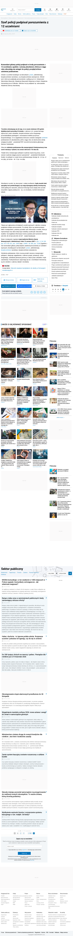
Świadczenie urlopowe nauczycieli (60, 258)
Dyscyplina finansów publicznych (60, 269)
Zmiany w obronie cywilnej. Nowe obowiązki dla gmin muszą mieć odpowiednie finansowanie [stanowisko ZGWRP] (59, 198)
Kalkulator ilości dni (57, 233)
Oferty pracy (63, 925)
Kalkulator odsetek (40, 920)
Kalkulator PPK (55, 231)
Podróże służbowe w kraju (54, 914)
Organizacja (12, 572)
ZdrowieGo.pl (63, 914)
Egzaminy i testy (16, 920)
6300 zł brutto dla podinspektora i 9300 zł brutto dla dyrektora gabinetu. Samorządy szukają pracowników (60, 202)
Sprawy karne (28, 897)
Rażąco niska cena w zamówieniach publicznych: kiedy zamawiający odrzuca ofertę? (60, 161)
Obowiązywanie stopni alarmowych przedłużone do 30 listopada (60, 169)
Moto (46, 14)
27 (60, 289)
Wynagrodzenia (16, 897)
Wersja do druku (10, 280)
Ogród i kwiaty (63, 902)
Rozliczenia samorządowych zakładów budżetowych (59, 274)
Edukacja (60, 14)
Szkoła (14, 916)
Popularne (54, 157)
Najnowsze (60, 157)
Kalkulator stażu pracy (41, 921)
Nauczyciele (15, 918)
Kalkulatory (57, 214)
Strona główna (4, 18)
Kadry (15, 14)
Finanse (19, 572)
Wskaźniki (57, 252)
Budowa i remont (64, 901)
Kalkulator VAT (39, 918)
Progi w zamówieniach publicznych (60, 265)
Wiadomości (20, 18)
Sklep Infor (27, 904)
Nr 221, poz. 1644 (13, 243)
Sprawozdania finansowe (54, 906)
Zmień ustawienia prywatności (26, 932)
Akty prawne (28, 912)
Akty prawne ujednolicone (30, 923)
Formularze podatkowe (65, 921)
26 (58, 289)
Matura (14, 923)
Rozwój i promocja (34, 572)
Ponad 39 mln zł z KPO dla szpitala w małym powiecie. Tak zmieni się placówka (60, 206)
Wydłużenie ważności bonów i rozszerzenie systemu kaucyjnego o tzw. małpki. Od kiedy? (60, 194)
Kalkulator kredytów (57, 226)
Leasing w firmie (40, 902)
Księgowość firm (5, 893)
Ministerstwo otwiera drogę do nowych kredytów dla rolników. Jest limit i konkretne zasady (60, 177)
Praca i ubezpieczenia (41, 899)
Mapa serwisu (64, 932)
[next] (34, 833)
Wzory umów (63, 920)
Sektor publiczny (27, 14)
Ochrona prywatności (10, 932)
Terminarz (57, 286)
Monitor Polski (28, 916)
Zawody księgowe (5, 902)
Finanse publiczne (56, 242)
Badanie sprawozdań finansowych (60, 267)
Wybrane (67, 157)
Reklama (57, 932)
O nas (2, 932)
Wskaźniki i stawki (53, 912)
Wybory (53, 249)
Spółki (37, 897)
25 (55, 289)
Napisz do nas (25, 280)
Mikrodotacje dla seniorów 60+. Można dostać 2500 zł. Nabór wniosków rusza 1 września (59, 181)
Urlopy (14, 901)
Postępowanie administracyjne (59, 240)
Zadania (25, 572)
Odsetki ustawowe (52, 921)
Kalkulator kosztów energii (58, 224)
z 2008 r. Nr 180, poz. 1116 (31, 243)
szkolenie (44, 137)
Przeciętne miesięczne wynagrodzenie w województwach (60, 261)
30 (68, 289)
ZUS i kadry (3, 901)
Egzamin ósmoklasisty (18, 925)
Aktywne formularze (60, 238)
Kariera (43, 932)
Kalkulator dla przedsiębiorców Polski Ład (59, 221)
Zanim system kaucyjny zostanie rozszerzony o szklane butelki (59, 186)
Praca (26, 902)
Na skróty (62, 912)
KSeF (65, 14)
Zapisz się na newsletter (40, 280)
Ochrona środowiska (57, 247)
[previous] (15, 833)
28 (63, 289)
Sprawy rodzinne (28, 895)
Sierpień (65, 286)
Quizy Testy (54, 277)
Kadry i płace (4, 921)
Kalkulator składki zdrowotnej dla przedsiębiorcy (60, 217)
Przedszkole (15, 914)
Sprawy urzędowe (29, 901)
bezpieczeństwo (6, 250)
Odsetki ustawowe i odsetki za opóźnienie (59, 255)
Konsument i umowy (29, 899)
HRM (14, 904)
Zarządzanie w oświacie (18, 921)
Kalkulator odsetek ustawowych (60, 229)
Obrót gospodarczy (5, 899)
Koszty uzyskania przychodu (59, 271)
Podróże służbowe (52, 920)
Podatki (2, 895)
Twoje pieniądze (40, 14)
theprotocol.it (63, 923)
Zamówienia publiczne (57, 244)
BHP (14, 902)
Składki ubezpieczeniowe (54, 918)
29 (66, 289)
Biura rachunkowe (53, 893)
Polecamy (53, 466)
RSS (47, 932)
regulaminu (24, 849)
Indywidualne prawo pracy (19, 895)
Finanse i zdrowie (40, 904)
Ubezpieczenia (16, 899)
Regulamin (37, 932)
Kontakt (51, 932)
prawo (31, 75)
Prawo (33, 14)
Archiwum (62, 916)
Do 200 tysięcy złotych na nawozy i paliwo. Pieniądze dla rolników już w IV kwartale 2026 (60, 165)
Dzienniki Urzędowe (29, 918)
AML (49, 908)
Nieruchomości (52, 14)
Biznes (19, 14)
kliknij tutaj (32, 860)
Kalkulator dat (55, 235)
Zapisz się (24, 853)
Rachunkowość (4, 897)
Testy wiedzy (16, 926)
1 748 (29, 833)
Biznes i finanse (40, 895)
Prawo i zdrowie (28, 906)
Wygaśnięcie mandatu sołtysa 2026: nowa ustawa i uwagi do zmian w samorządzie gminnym (60, 173)
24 (53, 289)
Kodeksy (27, 925)
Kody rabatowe (63, 918)
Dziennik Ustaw (28, 914)
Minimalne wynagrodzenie (54, 916)
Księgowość (9, 14)
